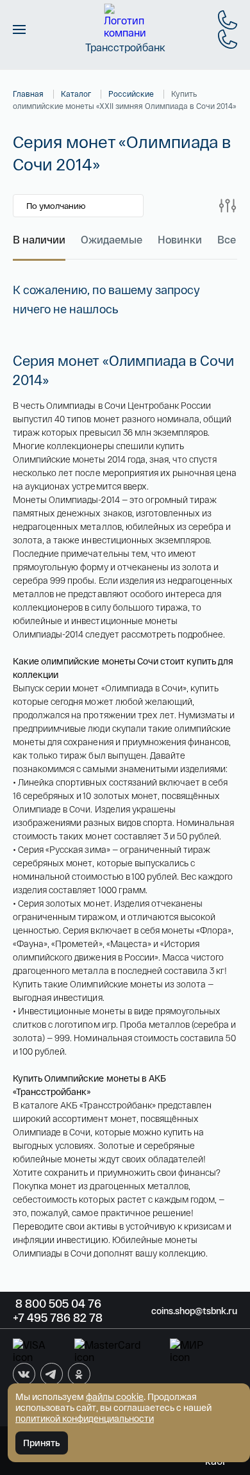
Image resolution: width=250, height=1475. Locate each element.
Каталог (76, 93)
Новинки (180, 239)
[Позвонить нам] (227, 19)
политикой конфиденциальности (84, 1418)
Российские (131, 93)
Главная (28, 93)
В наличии (39, 239)
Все (226, 239)
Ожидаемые (111, 239)
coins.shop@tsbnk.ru (194, 1310)
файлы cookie (115, 1396)
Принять (41, 1442)
